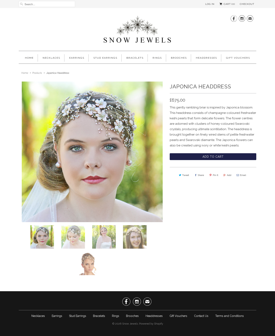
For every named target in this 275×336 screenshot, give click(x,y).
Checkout (247, 4)
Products (37, 72)
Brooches (179, 57)
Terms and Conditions (229, 316)
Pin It (215, 175)
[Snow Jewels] (137, 30)
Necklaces (51, 57)
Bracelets (135, 57)
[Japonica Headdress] (92, 152)
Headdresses (206, 57)
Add (229, 175)
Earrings (76, 57)
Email (243, 175)
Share (201, 175)
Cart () (229, 4)
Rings (157, 57)
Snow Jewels (130, 323)
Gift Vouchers (238, 57)
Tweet (185, 175)
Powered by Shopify (151, 323)
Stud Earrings (105, 57)
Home (29, 57)
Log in (209, 4)
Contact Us (201, 316)
